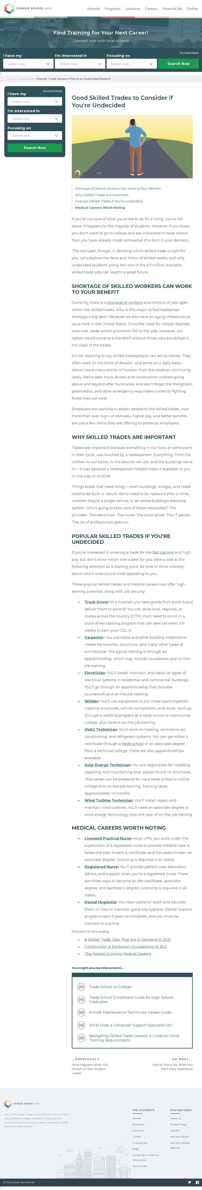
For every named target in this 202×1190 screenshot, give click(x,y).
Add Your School (179, 1136)
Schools (93, 9)
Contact (175, 1130)
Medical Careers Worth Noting (100, 208)
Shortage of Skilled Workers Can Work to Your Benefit (118, 189)
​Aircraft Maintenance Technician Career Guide (130, 1012)
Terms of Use (140, 1166)
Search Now (178, 64)
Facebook (197, 1182)
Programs (112, 9)
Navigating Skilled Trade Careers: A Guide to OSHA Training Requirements (134, 1038)
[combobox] (28, 63)
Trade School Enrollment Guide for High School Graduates (131, 999)
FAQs (136, 1148)
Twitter (189, 1182)
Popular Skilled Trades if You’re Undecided (109, 201)
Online (192, 9)
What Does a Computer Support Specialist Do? (130, 1025)
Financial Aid (172, 9)
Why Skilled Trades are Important (102, 195)
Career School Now (32, 8)
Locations (132, 9)
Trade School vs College (110, 987)
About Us (175, 1118)
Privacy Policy (178, 1124)
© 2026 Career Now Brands (18, 1182)
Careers (151, 9)
